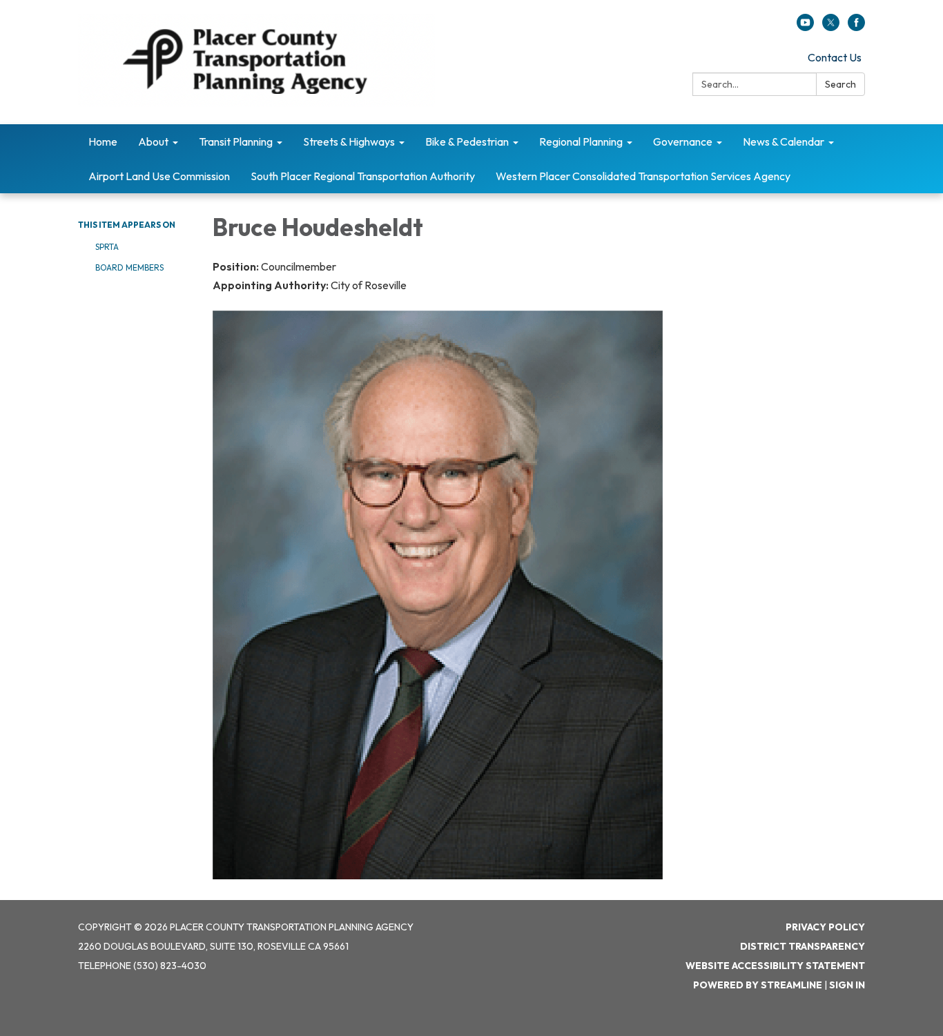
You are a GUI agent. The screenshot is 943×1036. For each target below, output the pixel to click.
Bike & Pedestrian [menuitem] (467, 141)
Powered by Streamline (757, 985)
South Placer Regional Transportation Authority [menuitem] (363, 176)
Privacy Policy (825, 927)
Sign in (847, 985)
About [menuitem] (153, 141)
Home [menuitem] (102, 141)
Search (840, 84)
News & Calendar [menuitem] (783, 141)
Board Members (129, 267)
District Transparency (802, 946)
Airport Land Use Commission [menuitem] (159, 176)
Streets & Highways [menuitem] (349, 141)
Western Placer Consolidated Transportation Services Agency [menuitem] (643, 176)
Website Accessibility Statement (775, 965)
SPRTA (107, 247)
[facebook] (856, 27)
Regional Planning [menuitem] (581, 141)
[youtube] (805, 27)
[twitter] (830, 27)
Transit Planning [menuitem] (236, 141)
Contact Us (835, 57)
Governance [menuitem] (682, 141)
